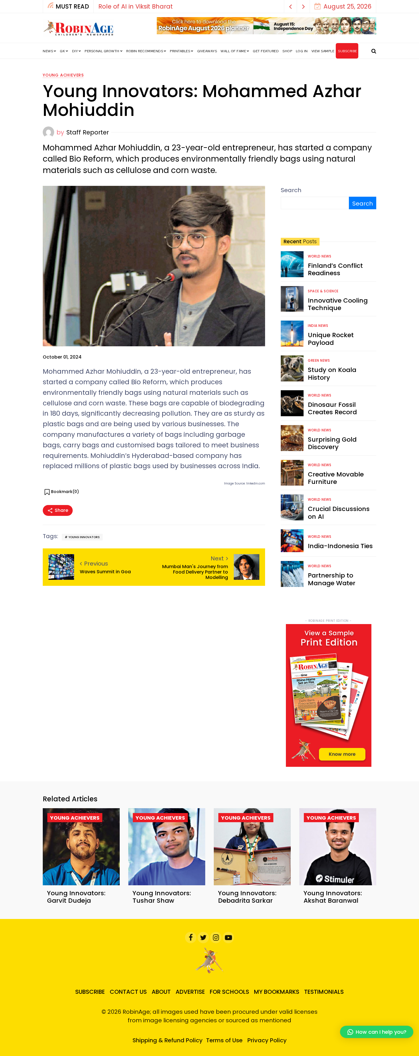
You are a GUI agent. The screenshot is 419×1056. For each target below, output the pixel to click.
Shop (287, 51)
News (48, 51)
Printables (180, 51)
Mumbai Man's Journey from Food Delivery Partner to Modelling (195, 572)
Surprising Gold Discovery (332, 443)
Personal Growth (102, 51)
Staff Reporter (87, 132)
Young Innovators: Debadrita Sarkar (247, 897)
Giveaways (207, 51)
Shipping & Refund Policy (168, 1040)
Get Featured (266, 51)
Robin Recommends (144, 51)
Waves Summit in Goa (106, 571)
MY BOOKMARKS (276, 992)
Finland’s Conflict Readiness (335, 269)
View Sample (323, 51)
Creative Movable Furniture (336, 478)
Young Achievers (63, 75)
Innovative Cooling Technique (338, 304)
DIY (75, 51)
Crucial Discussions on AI (339, 512)
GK (62, 51)
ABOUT (161, 992)
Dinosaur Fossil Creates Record (332, 408)
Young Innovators (84, 537)
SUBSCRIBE (347, 51)
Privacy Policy (267, 1040)
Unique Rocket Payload (331, 339)
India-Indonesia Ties (340, 546)
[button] (290, 6)
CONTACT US (128, 992)
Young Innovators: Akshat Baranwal (333, 897)
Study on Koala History (332, 373)
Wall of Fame (233, 51)
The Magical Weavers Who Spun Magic (244, 6)
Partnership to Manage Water (331, 579)
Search (291, 190)
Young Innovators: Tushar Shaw (162, 897)
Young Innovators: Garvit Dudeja (76, 897)
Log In (302, 51)
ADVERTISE (190, 992)
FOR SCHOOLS (229, 992)
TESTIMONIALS (324, 992)
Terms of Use (224, 1040)
